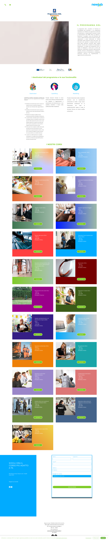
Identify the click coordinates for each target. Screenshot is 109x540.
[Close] (107, 538)
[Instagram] (11, 487)
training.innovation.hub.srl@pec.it (55, 526)
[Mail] (10, 5)
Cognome (75, 456)
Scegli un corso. (57, 473)
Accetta (103, 538)
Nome (54, 456)
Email (54, 461)
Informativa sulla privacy (61, 538)
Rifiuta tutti (96, 538)
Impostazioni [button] (88, 538)
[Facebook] (9, 487)
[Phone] (5, 4)
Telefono (54, 467)
